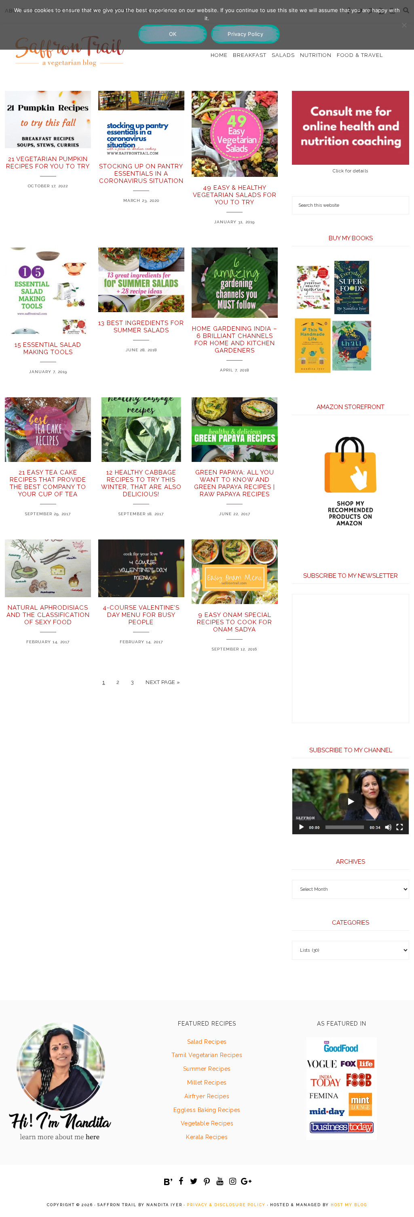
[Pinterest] (207, 1182)
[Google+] (246, 1181)
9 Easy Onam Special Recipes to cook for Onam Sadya (234, 622)
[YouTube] (220, 1181)
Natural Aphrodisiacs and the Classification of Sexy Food (48, 615)
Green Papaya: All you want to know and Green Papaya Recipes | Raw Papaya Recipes (234, 483)
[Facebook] (181, 1181)
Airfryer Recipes (206, 1096)
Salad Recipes (207, 1042)
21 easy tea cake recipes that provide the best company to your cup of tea (48, 483)
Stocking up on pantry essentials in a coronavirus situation (141, 174)
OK (173, 34)
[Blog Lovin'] (168, 1182)
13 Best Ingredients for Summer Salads (141, 326)
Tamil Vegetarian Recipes (206, 1055)
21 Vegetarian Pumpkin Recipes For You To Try (48, 162)
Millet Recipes (207, 1082)
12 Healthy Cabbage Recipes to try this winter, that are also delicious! (141, 483)
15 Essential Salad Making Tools (48, 348)
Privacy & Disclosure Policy (226, 1205)
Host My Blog (349, 1205)
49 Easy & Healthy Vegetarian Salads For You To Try (235, 195)
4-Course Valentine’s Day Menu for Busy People (141, 615)
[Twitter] (194, 1181)
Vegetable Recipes (207, 1123)
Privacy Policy (245, 34)
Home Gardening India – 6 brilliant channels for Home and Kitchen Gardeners (234, 339)
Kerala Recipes (207, 1137)
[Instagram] (233, 1181)
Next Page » (163, 682)
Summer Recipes (207, 1069)
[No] (404, 25)
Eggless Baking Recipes (207, 1110)
